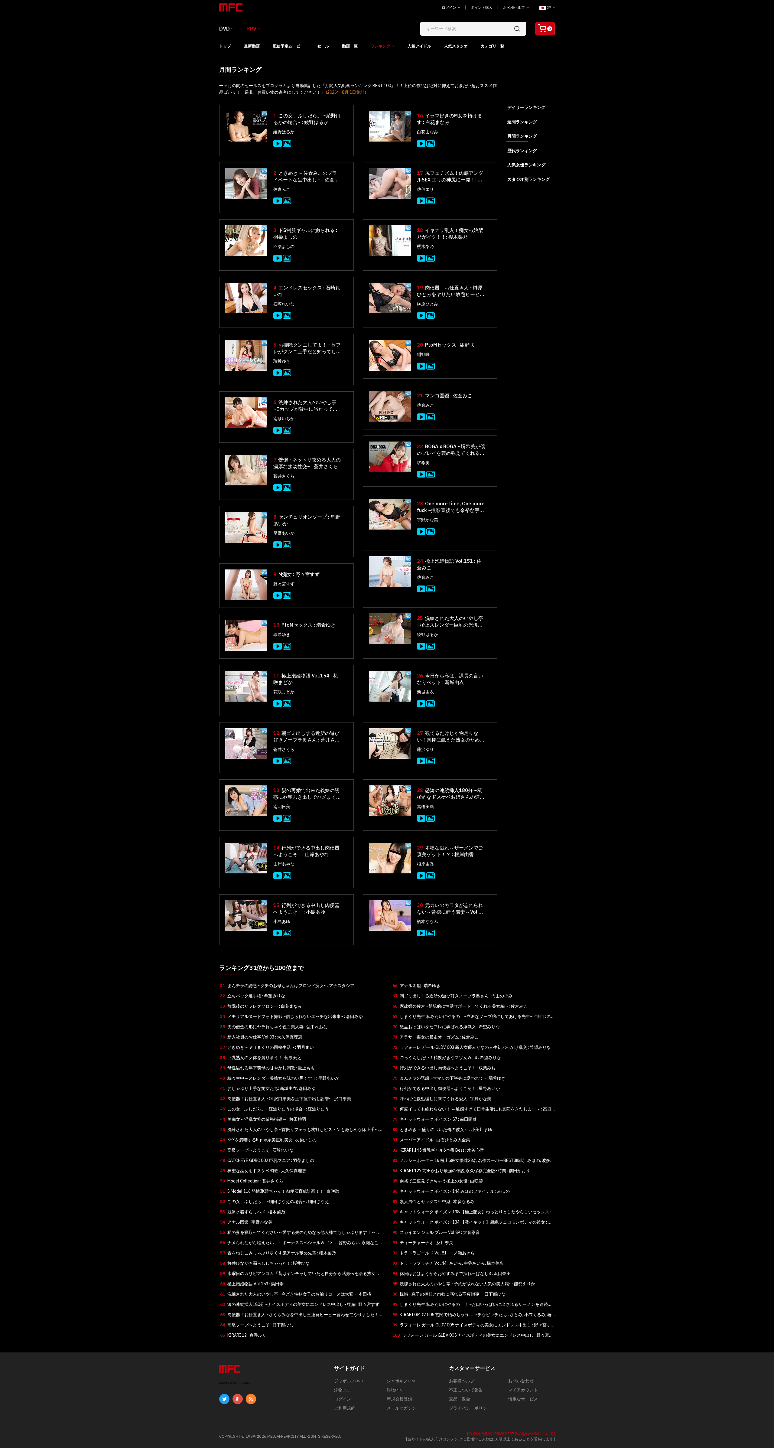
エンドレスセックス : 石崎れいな (306, 291)
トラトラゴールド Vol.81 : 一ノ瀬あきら (433, 1253)
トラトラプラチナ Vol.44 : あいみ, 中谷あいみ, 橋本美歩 (448, 1263)
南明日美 (281, 806)
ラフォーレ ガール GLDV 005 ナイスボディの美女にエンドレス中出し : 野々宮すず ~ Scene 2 (471, 1326)
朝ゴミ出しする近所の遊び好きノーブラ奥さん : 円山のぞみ (452, 996)
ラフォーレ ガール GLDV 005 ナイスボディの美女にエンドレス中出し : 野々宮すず (472, 1336)
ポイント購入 (482, 7)
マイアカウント (523, 1390)
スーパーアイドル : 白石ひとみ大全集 (431, 1140)
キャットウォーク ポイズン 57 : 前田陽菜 (434, 1119)
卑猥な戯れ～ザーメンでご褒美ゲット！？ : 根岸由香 (450, 851)
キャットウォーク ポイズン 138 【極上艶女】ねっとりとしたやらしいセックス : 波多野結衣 (471, 1213)
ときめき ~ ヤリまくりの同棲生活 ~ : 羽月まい (267, 1047)
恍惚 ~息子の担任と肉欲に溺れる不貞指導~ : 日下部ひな (449, 1294)
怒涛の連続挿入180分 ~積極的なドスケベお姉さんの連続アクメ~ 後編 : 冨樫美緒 (451, 793)
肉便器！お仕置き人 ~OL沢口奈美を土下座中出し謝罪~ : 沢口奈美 (285, 1098)
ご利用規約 (344, 1408)
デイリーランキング (526, 107)
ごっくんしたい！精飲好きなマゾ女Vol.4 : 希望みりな (446, 1057)
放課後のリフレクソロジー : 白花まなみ (261, 1006)
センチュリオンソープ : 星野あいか (306, 520)
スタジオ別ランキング (528, 179)
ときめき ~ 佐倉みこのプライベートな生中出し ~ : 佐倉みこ (306, 176)
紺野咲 (423, 354)
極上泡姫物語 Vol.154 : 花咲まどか (305, 679)
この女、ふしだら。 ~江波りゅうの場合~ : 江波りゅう (274, 1109)
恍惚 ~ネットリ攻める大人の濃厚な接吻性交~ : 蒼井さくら (307, 463)
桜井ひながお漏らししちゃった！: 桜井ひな (265, 1263)
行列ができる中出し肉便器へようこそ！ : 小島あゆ (306, 908)
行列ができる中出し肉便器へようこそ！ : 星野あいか (446, 1088)
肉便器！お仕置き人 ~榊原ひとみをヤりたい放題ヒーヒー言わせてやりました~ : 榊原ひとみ (451, 291)
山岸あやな (283, 864)
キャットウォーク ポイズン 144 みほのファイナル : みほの (451, 1191)
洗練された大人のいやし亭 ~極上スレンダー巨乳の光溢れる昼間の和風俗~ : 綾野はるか (450, 621)
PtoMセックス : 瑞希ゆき (304, 625)
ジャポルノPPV (401, 1381)
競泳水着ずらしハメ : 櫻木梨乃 (252, 1212)
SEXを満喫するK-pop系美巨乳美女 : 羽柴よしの (268, 1140)
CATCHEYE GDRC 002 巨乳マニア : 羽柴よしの (267, 1160)
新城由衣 (425, 692)
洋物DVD (342, 1390)
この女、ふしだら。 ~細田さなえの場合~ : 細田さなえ (274, 1201)
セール (323, 46)
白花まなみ (427, 132)
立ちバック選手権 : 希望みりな (252, 996)
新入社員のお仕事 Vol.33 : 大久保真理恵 (261, 1037)
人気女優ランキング (526, 165)
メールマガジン (401, 1408)
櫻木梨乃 (425, 246)
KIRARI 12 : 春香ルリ (243, 1335)
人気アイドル (419, 46)
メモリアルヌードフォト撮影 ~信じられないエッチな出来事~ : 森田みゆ (291, 1016)
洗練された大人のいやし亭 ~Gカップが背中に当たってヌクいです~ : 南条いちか (305, 405)
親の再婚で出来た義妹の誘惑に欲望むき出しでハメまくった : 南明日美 (307, 793)
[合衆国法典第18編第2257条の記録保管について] (511, 1433)
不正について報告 (466, 1390)
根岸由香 (425, 864)
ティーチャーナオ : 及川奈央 (422, 1242)
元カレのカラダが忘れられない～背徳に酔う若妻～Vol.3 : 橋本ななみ (450, 908)
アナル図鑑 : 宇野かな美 (246, 1222)
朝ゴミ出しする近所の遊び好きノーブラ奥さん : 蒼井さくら (306, 736)
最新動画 (252, 46)
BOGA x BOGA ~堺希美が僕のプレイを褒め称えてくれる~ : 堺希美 (451, 449)
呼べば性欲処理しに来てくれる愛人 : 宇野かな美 (441, 1098)
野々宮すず (283, 584)
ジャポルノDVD (348, 1381)
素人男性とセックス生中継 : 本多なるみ (433, 1201)
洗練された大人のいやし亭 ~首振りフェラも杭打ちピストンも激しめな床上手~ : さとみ (299, 1131)
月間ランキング (522, 136)
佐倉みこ (281, 189)
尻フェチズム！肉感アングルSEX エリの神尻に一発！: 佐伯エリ (450, 176)
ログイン (449, 7)
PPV (251, 28)
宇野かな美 (427, 520)
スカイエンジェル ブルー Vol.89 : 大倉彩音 (436, 1232)
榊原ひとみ (427, 304)
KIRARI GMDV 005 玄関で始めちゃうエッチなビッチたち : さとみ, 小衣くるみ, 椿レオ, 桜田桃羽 (471, 1316)
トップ (225, 46)
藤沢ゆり (425, 749)
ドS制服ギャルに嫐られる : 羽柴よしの (305, 233)
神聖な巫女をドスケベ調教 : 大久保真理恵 (263, 1170)
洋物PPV (394, 1390)
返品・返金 (459, 1399)
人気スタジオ (456, 46)
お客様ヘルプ (514, 7)
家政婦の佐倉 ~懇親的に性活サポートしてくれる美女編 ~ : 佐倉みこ (460, 1006)
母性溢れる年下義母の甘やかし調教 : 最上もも (267, 1068)
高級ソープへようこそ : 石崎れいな (257, 1150)
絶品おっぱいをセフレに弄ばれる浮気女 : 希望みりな (446, 1026)
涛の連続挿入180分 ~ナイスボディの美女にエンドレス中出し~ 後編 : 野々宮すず (299, 1304)
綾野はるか (283, 132)
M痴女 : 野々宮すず (296, 574)
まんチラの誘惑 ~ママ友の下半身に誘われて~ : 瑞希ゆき (449, 1078)
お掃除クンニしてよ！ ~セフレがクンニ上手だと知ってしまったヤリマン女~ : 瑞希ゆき (307, 348)
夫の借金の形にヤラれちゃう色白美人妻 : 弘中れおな (273, 1026)
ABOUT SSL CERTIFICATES (234, 1383)
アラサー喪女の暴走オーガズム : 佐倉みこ (435, 1037)
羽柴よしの (283, 246)
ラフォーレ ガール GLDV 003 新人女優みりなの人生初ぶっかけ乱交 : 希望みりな (471, 1047)
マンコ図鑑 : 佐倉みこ (444, 396)
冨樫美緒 (425, 806)
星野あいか (283, 533)
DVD (224, 28)
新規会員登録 (399, 1399)
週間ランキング (522, 122)
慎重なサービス (523, 1399)
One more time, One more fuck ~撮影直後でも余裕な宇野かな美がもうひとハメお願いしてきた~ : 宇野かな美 (451, 507)
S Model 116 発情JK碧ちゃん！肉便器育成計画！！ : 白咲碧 (279, 1191)
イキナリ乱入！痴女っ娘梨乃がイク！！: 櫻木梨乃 (450, 233)
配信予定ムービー (288, 46)
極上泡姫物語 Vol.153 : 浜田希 (252, 1284)
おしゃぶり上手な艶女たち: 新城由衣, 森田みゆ (268, 1088)
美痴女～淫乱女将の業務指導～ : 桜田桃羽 (263, 1119)
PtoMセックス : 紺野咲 (445, 345)
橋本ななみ (427, 921)
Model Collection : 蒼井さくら (251, 1181)
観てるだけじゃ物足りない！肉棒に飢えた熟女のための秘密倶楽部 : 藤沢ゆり (451, 736)
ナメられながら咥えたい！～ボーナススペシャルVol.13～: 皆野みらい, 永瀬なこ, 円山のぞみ (299, 1244)
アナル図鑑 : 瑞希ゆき (416, 985)
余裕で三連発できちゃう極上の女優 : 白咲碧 (437, 1181)
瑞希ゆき (281, 361)
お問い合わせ (521, 1381)
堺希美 (423, 462)
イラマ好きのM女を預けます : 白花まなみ (449, 119)
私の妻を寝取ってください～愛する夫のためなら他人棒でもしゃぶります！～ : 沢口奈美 (301, 1234)
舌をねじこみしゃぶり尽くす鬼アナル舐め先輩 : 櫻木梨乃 (278, 1253)
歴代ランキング (522, 150)
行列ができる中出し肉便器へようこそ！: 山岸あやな (306, 851)
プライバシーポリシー (470, 1408)
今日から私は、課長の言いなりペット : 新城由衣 (450, 679)
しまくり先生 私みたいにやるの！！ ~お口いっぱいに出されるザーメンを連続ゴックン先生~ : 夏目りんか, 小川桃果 (472, 1305)
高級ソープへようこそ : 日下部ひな (257, 1325)
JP (549, 7)
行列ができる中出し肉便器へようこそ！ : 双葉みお (444, 1068)
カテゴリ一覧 (492, 46)
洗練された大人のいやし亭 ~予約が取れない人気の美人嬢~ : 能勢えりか (463, 1284)
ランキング (380, 46)
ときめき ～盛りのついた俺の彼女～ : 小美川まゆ (442, 1129)
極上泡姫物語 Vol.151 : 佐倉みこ (449, 564)
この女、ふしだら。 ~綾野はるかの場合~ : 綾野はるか (307, 119)
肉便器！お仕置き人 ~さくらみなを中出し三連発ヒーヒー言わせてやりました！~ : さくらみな (300, 1316)
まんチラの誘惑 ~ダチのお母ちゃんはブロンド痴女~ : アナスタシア (287, 985)
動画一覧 (350, 46)
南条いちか (283, 418)
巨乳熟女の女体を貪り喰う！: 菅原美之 (260, 1057)
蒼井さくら (283, 476)
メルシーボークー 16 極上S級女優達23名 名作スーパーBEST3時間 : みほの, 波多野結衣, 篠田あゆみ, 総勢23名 (473, 1162)
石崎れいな (283, 304)
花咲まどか (283, 692)
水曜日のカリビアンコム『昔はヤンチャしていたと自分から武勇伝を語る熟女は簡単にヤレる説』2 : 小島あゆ (300, 1275)
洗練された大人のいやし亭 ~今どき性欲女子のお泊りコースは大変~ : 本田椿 (295, 1294)
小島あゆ (281, 921)
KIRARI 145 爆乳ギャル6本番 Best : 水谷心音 (438, 1150)
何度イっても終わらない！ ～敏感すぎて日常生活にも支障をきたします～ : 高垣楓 (471, 1110)
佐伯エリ (425, 189)
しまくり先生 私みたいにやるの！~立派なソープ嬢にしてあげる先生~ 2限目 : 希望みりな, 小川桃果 (471, 1018)
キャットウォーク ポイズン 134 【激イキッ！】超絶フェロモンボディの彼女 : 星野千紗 (472, 1223)
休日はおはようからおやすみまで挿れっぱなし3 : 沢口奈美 (451, 1273)
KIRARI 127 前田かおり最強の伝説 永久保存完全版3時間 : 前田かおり (461, 1170)
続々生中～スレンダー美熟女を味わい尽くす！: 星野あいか (279, 1078)
